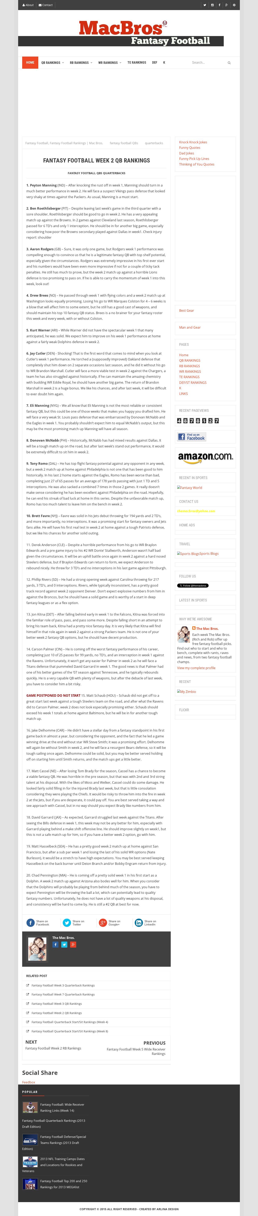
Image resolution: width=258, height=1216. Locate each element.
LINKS (183, 393)
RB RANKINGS (189, 366)
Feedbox (28, 1082)
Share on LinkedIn (150, 923)
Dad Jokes (186, 153)
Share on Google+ (114, 923)
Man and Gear (190, 327)
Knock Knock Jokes (193, 142)
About (29, 5)
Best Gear (186, 310)
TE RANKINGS (189, 377)
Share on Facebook (42, 923)
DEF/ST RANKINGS (193, 382)
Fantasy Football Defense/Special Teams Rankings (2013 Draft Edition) (54, 1143)
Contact (47, 5)
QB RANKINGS (189, 360)
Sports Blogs (209, 553)
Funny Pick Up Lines (194, 158)
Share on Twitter (78, 923)
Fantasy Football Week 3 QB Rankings (57, 1004)
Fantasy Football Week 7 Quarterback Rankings (63, 994)
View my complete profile (196, 668)
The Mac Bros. (63, 938)
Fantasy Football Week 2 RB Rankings (53, 1048)
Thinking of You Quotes (196, 164)
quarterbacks (114, 173)
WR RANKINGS (190, 371)
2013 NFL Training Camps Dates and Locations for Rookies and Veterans (53, 1165)
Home (183, 355)
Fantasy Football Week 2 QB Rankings (57, 1013)
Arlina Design (168, 1209)
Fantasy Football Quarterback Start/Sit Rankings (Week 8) (70, 1031)
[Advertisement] (129, 104)
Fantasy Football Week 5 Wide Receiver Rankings (136, 1051)
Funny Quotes (189, 147)
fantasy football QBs (85, 173)
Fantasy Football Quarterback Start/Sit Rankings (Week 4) (70, 1022)
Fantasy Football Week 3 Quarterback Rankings (63, 985)
